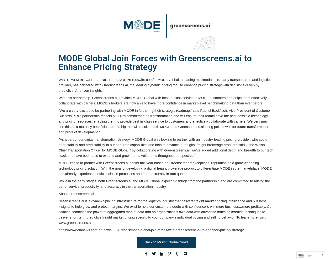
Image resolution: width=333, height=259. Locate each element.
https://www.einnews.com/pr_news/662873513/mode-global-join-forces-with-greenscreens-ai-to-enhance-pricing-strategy (151, 230)
